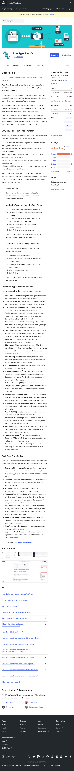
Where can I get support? (11, 682)
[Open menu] (71, 3)
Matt (4, 741)
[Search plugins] (22, 21)
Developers (42, 728)
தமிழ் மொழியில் (11, 757)
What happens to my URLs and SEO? (15, 618)
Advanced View (56, 135)
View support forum (58, 189)
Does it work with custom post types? (15, 600)
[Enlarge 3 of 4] (45, 555)
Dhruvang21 (10, 707)
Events (58, 724)
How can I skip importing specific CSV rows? (18, 658)
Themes (23, 724)
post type (68, 130)
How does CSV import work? (12, 632)
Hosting (4, 728)
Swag (59, 731)
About (4, 721)
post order (68, 126)
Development (40, 65)
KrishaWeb (19, 57)
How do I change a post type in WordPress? (18, 594)
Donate (59, 728)
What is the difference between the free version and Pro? (13, 625)
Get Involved (60, 721)
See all (69, 171)
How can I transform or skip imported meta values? (20, 670)
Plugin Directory (7, 9)
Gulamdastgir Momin (36, 707)
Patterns (23, 731)
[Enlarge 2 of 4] (29, 555)
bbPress (6, 745)
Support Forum (32, 78)
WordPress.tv (43, 731)
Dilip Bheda (33, 702)
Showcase (23, 721)
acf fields (68, 118)
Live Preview (66, 55)
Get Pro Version (7, 78)
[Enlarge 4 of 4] (45, 563)
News (4, 724)
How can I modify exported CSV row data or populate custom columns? (15, 650)
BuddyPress (7, 748)
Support (69, 65)
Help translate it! (50, 14)
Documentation (20, 78)
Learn (40, 721)
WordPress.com (8, 738)
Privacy (4, 731)
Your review (55, 171)
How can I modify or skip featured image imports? (20, 676)
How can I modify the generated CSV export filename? (21, 638)
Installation (28, 65)
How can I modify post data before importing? (18, 664)
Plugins (22, 728)
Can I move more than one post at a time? (17, 612)
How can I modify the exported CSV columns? (18, 644)
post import (68, 122)
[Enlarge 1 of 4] (13, 555)
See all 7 (69, 113)
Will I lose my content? (10, 606)
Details (6, 65)
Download (54, 55)
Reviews (16, 65)
